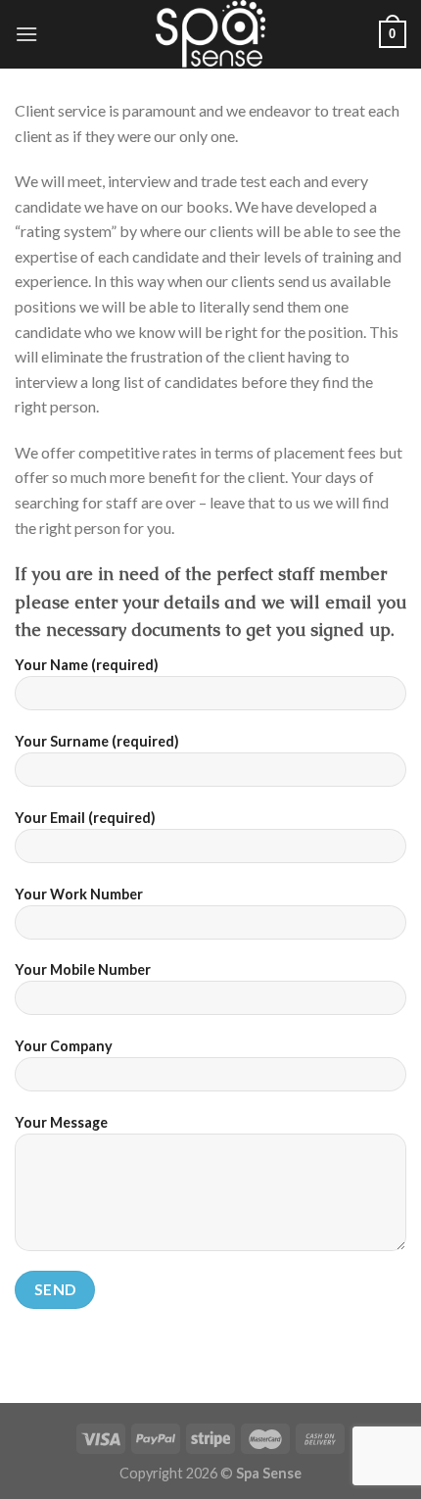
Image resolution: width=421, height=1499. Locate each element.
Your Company (64, 1046)
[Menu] (26, 34)
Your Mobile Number (83, 969)
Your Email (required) (85, 817)
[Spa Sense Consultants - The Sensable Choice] (210, 34)
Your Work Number (79, 894)
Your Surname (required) (97, 741)
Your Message (61, 1122)
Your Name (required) (87, 664)
